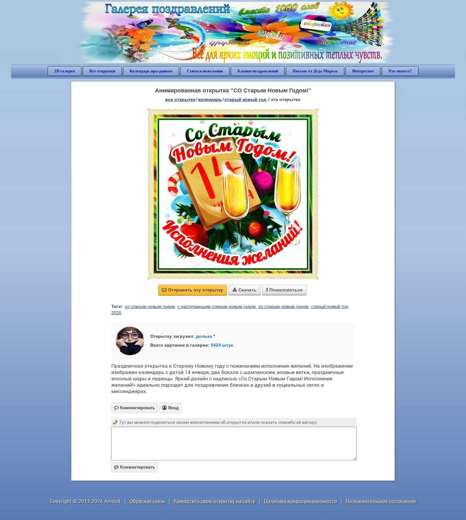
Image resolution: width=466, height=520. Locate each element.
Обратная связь (147, 501)
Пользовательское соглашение (381, 501)
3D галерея (64, 71)
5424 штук (222, 345)
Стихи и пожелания (205, 71)
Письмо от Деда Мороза (315, 71)
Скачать (244, 289)
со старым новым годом (150, 306)
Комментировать (134, 467)
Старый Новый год (246, 99)
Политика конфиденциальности (300, 501)
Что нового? (400, 71)
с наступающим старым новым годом (217, 306)
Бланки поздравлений (257, 71)
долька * (205, 336)
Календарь (210, 99)
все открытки (180, 99)
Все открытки (102, 71)
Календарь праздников (151, 71)
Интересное (363, 71)
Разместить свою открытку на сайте (214, 501)
